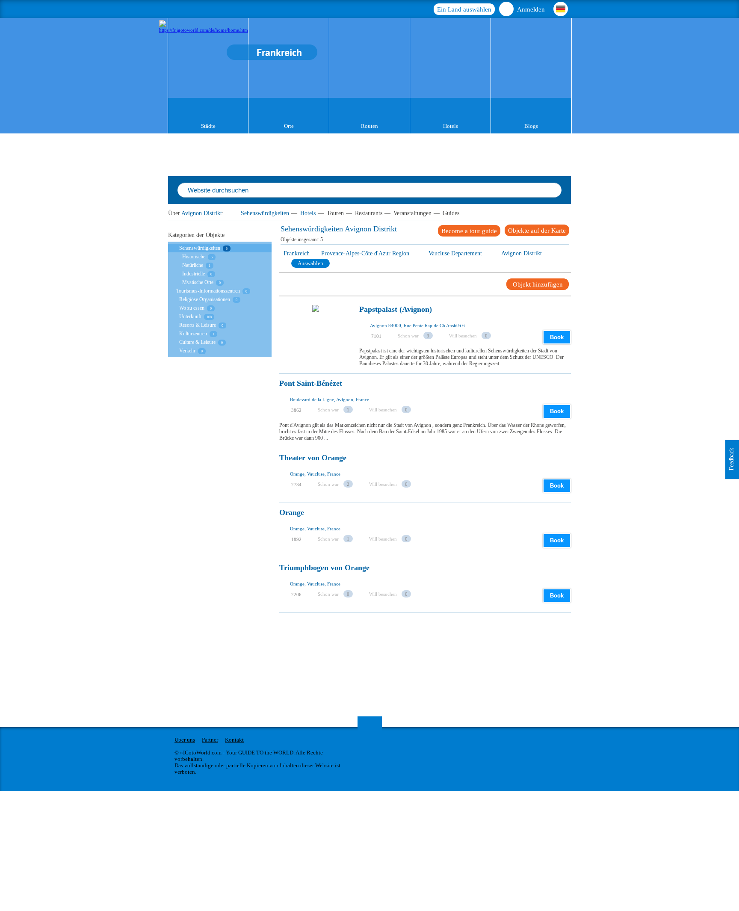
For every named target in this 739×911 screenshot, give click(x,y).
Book (557, 337)
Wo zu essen (191, 308)
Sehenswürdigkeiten (265, 213)
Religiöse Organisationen (204, 299)
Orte (289, 126)
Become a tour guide (469, 231)
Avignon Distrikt (201, 213)
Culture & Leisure (197, 342)
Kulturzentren (193, 334)
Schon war (408, 335)
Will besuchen (463, 335)
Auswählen (310, 263)
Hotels (450, 126)
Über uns (184, 739)
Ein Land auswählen (464, 9)
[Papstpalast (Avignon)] (315, 332)
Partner (210, 739)
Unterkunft (190, 316)
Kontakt (234, 739)
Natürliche (192, 265)
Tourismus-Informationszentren (208, 291)
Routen (369, 126)
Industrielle (193, 274)
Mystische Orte (197, 282)
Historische (193, 257)
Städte (208, 126)
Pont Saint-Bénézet (310, 383)
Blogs (531, 126)
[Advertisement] (435, 632)
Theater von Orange (312, 458)
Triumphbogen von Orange (324, 568)
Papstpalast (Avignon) (395, 309)
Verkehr (187, 351)
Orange (291, 512)
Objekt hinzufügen (538, 284)
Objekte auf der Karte (537, 230)
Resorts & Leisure (197, 325)
